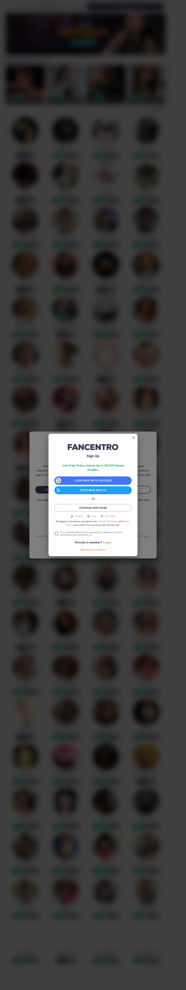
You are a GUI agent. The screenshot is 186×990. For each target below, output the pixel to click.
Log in (107, 542)
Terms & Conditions (108, 521)
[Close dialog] (133, 437)
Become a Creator (93, 549)
